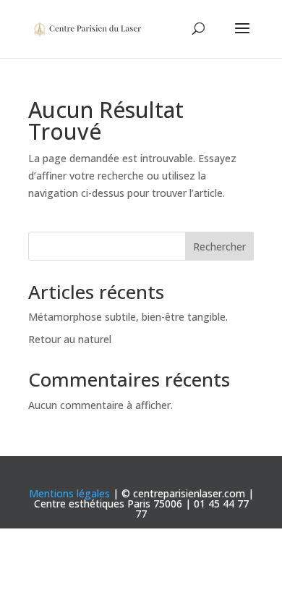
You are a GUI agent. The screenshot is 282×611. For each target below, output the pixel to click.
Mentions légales (69, 493)
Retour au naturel (69, 339)
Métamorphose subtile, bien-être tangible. (128, 317)
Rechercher (219, 246)
